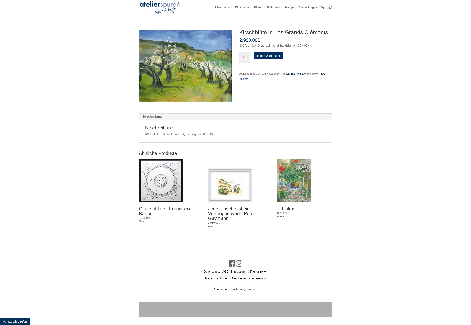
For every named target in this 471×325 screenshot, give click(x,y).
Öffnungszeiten (258, 271)
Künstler (240, 7)
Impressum (238, 271)
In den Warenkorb (268, 55)
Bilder (258, 7)
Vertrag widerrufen (15, 321)
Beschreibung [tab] (153, 116)
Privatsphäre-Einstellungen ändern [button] (235, 289)
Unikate (301, 73)
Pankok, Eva (288, 73)
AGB (225, 271)
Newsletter (239, 278)
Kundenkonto (257, 278)
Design (289, 7)
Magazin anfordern (217, 278)
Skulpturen (273, 7)
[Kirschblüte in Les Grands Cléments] (185, 66)
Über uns (221, 7)
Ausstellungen (308, 7)
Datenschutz (211, 271)
